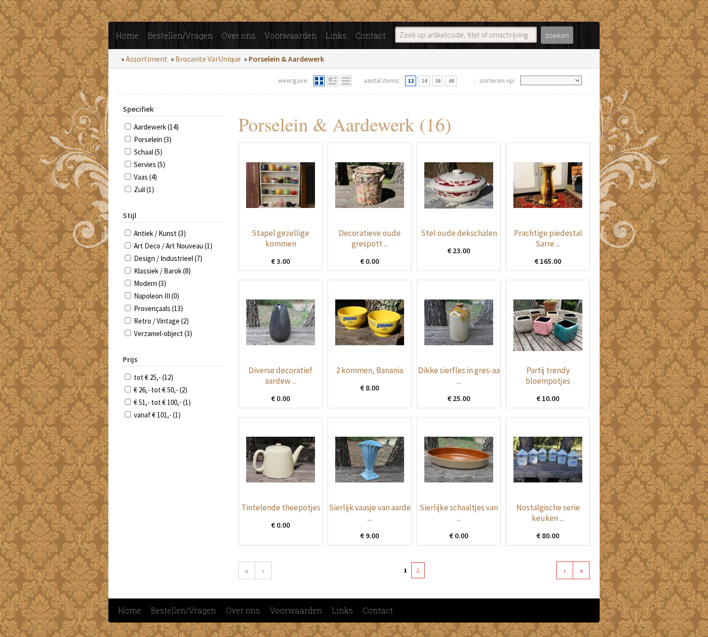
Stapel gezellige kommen (280, 238)
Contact (370, 35)
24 (424, 81)
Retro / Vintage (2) (161, 320)
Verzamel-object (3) (163, 333)
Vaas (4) (145, 177)
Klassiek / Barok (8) (162, 270)
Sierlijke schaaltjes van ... (459, 512)
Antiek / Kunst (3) (160, 233)
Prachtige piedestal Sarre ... (548, 238)
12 (411, 81)
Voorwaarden (290, 35)
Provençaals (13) (158, 308)
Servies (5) (149, 164)
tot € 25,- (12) (153, 377)
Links (336, 35)
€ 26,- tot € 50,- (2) (160, 389)
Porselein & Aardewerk (286, 59)
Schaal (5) (148, 151)
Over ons (239, 35)
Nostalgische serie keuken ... (548, 512)
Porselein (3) (152, 139)
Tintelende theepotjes (280, 507)
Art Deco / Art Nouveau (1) (173, 245)
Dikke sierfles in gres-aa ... (459, 375)
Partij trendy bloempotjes (547, 375)
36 (438, 81)
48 (451, 81)
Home (127, 35)
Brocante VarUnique (208, 59)
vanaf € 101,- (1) (157, 414)
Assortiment (147, 59)
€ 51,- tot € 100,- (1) (162, 402)
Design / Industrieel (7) (168, 258)
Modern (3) (150, 283)
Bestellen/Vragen (180, 35)
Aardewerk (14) (156, 126)
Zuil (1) (144, 189)
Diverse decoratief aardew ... (281, 375)
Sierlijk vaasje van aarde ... (370, 512)
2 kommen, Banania (369, 370)
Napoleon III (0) (156, 295)
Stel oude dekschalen (459, 233)
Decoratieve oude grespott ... (370, 238)
